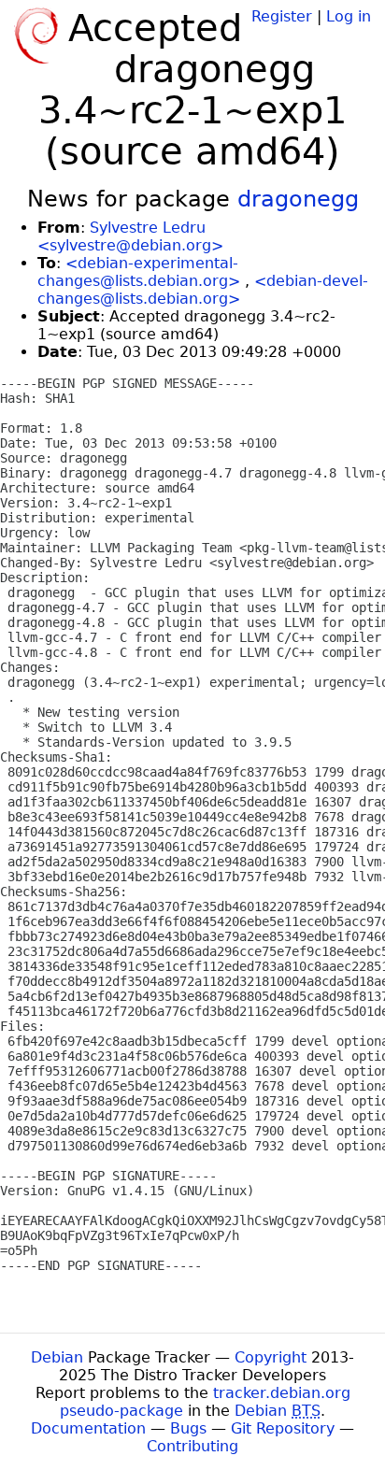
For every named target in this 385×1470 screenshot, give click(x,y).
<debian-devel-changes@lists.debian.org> (202, 289)
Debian (57, 1357)
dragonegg (298, 199)
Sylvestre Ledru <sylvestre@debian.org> (130, 236)
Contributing (192, 1446)
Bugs (188, 1428)
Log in (348, 16)
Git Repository (283, 1428)
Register (281, 16)
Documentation (88, 1428)
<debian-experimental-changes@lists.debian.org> (138, 272)
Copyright (271, 1357)
